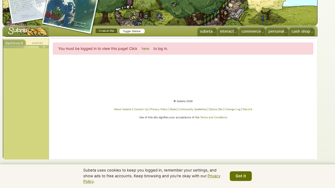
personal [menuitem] (276, 31)
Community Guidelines (193, 109)
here (145, 48)
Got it (241, 176)
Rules (173, 109)
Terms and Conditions (213, 117)
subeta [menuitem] (206, 31)
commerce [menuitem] (251, 31)
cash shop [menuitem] (301, 31)
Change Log (232, 109)
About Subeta (122, 109)
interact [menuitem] (227, 31)
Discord (247, 109)
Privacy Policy (159, 109)
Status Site (216, 109)
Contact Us (141, 109)
